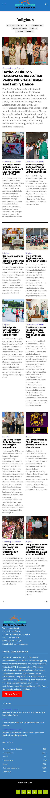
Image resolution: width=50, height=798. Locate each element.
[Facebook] (18, 792)
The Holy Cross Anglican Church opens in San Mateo (36, 258)
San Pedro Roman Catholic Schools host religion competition (11, 443)
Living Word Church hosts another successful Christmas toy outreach (12, 549)
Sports (5, 719)
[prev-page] (4, 602)
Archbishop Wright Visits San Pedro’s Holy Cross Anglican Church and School (36, 168)
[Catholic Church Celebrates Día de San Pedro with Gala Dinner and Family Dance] (25, 51)
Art (27, 26)
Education (6, 437)
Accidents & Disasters (15, 26)
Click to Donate (12, 694)
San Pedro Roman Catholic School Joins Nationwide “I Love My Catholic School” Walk (12, 169)
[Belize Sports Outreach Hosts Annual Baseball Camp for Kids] (13, 310)
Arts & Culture (37, 26)
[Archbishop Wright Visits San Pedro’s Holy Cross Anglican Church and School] (37, 145)
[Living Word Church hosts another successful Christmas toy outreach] (13, 527)
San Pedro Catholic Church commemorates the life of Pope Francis (13, 259)
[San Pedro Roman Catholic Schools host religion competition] (13, 423)
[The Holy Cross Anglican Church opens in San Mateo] (37, 239)
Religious (5, 253)
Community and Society (24, 31)
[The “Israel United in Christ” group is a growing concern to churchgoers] (37, 423)
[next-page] (46, 602)
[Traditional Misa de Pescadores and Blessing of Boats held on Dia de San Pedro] (37, 310)
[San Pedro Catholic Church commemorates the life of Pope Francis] (13, 239)
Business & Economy (19, 29)
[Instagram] (23, 792)
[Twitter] (40, 792)
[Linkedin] (29, 792)
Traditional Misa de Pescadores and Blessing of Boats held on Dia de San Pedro (36, 332)
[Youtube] (45, 792)
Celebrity (33, 29)
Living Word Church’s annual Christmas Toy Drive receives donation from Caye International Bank (36, 549)
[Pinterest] (34, 792)
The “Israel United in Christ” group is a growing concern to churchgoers (36, 443)
